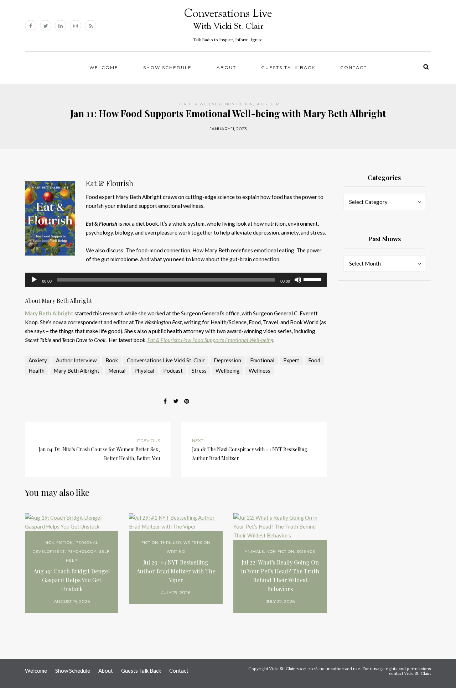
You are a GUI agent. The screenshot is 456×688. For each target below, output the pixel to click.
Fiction (149, 542)
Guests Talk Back (288, 67)
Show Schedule (167, 67)
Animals (254, 551)
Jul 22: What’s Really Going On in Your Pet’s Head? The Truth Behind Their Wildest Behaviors (280, 575)
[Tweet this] (176, 401)
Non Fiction (239, 104)
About (226, 67)
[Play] (34, 279)
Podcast (173, 370)
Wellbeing (228, 370)
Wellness (259, 370)
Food (314, 360)
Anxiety (37, 360)
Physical (144, 370)
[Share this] (165, 401)
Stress (199, 370)
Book (111, 360)
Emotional (262, 360)
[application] (176, 280)
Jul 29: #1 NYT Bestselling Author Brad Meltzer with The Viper (175, 571)
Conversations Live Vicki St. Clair (166, 360)
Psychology (82, 551)
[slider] (313, 279)
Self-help (267, 104)
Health (36, 370)
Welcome (103, 67)
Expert (291, 360)
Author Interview (76, 360)
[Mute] (297, 279)
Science (306, 551)
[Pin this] (187, 401)
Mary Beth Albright (49, 313)
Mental (116, 370)
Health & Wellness (200, 104)
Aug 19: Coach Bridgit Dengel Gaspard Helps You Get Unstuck (71, 580)
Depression (227, 360)
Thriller (171, 542)
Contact (353, 67)
